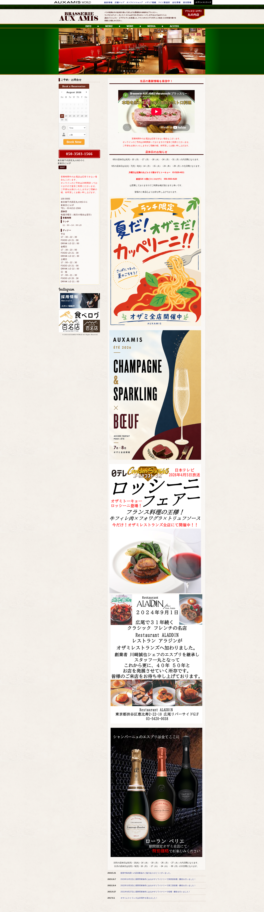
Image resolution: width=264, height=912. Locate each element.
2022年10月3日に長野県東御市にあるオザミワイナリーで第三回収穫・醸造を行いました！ (158, 885)
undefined (61, 92)
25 (70, 116)
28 (82, 116)
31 (66, 120)
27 (78, 116)
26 (74, 116)
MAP (62, 167)
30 (62, 120)
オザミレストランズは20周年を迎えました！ (139, 898)
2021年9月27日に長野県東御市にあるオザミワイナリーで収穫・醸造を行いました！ (155, 892)
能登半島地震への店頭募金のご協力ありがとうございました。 (146, 873)
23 (62, 116)
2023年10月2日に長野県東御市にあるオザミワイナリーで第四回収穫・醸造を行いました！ (158, 879)
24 (66, 116)
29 (86, 116)
